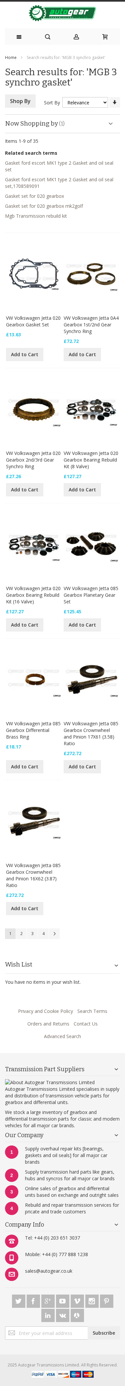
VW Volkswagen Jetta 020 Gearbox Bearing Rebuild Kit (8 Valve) (91, 460)
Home (11, 57)
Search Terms (92, 1011)
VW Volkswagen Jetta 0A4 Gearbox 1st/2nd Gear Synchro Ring (91, 324)
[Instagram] (92, 1300)
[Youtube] (63, 1300)
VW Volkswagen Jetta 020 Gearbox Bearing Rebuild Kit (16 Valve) (33, 595)
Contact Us (86, 1024)
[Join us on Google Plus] (48, 1300)
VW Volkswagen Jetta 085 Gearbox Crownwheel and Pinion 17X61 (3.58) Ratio (91, 733)
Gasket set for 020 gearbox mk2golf (44, 206)
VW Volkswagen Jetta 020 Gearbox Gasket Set (33, 321)
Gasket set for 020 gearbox (34, 196)
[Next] (54, 933)
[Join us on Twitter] (19, 1300)
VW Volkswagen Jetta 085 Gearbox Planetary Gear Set (91, 595)
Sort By (52, 102)
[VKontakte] (63, 1314)
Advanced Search (62, 1036)
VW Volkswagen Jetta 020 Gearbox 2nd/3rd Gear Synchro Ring (33, 460)
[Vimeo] (78, 1300)
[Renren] (77, 1314)
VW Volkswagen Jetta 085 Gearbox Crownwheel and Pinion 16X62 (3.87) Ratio (33, 875)
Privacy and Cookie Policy (45, 1011)
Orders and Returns (48, 1024)
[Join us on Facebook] (34, 1300)
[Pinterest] (106, 1300)
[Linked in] (48, 1314)
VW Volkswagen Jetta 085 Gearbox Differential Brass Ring (33, 730)
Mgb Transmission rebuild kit (36, 216)
